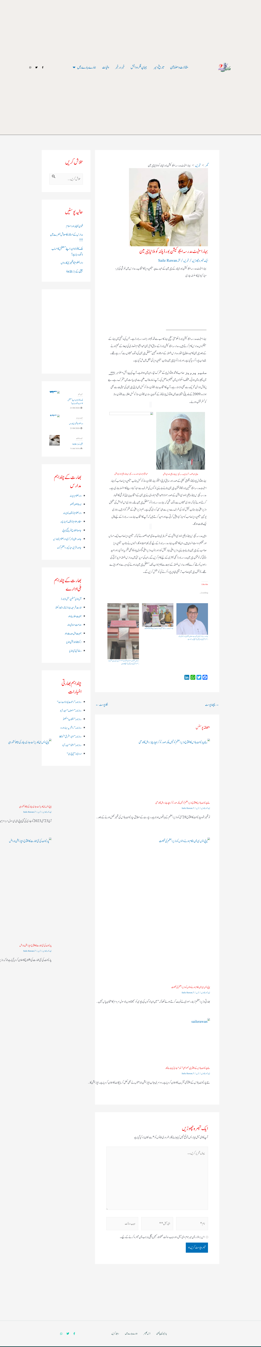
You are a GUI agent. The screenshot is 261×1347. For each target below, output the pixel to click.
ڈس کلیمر (147, 1341)
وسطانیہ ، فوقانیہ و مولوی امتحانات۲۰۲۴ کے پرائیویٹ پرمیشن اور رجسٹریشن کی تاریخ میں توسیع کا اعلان (123, 662)
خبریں (186, 260)
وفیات (105, 67)
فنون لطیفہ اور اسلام (74, 226)
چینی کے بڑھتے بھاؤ (74, 271)
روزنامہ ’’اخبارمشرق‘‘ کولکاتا (70, 736)
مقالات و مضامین (179, 67)
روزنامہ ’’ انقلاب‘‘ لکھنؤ (72, 719)
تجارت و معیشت (79, 414)
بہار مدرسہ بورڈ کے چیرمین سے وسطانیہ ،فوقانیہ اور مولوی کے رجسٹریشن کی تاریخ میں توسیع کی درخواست (193, 638)
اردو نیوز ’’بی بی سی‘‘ (74, 754)
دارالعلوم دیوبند (75, 496)
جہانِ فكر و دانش (139, 67)
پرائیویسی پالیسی (161, 1341)
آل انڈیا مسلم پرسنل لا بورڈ (71, 599)
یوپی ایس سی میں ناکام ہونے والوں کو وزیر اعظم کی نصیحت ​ (190, 987)
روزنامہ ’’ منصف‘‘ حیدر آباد (70, 710)
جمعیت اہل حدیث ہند (73, 633)
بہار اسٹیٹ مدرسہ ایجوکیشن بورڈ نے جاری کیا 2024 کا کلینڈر (158, 628)
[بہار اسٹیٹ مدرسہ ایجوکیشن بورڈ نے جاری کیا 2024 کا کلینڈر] (158, 615)
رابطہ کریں (115, 1341)
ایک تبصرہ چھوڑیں (200, 260)
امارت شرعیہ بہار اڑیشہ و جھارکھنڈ (68, 607)
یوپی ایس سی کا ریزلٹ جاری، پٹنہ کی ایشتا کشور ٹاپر (35, 806)
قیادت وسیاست (79, 394)
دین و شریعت (79, 435)
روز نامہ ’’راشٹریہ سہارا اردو (70, 728)
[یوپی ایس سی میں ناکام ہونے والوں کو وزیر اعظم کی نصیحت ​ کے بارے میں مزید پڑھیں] (132, 910)
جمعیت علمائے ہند (74, 616)
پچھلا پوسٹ (212, 705)
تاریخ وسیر (158, 67)
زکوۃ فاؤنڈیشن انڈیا (73, 642)
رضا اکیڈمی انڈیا (75, 650)
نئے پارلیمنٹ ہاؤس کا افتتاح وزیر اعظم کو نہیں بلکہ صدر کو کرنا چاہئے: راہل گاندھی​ (182, 803)
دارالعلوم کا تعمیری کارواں (72, 262)
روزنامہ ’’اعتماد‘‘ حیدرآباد (71, 745)
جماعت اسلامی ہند (74, 624)
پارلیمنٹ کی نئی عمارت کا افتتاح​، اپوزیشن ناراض (35, 945)
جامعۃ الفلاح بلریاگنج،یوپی (71, 530)
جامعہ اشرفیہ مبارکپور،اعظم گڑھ (69, 547)
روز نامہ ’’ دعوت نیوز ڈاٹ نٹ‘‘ (69, 702)
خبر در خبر (120, 67)
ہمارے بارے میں (86, 67)
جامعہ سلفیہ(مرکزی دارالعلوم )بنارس (67, 539)
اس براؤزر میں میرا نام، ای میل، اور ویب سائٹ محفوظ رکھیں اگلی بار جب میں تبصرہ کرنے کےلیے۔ (162, 1237)
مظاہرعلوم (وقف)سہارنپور (70, 521)
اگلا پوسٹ (101, 705)
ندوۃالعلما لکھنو (75, 504)
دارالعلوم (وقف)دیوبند (72, 513)
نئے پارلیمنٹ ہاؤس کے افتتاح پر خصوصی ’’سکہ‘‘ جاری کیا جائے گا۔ (187, 1068)
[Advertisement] (157, 292)
